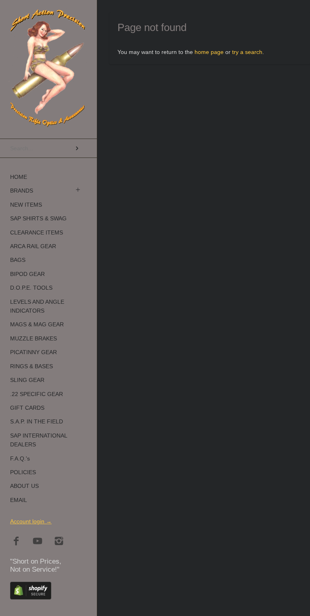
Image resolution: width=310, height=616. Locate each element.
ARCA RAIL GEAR (33, 246)
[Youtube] (37, 541)
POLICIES (23, 472)
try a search (247, 52)
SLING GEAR (27, 380)
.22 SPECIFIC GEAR (36, 394)
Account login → (31, 521)
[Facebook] (16, 541)
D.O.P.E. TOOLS (31, 287)
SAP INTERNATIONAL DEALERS (38, 440)
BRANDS (21, 190)
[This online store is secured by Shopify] (30, 597)
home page (209, 52)
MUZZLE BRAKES (33, 338)
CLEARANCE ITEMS (36, 232)
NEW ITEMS (26, 204)
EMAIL (18, 500)
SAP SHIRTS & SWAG (38, 218)
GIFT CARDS (27, 407)
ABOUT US (24, 486)
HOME (18, 177)
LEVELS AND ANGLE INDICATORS (37, 306)
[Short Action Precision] (48, 18)
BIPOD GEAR (27, 274)
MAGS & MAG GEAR (37, 324)
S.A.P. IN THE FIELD (36, 421)
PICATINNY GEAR (33, 352)
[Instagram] (59, 541)
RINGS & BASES (31, 366)
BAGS (17, 260)
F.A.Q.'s (20, 458)
